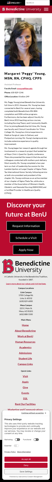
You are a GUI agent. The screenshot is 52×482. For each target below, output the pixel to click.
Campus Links (25, 364)
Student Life (25, 358)
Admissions (25, 352)
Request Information (26, 226)
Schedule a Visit (26, 238)
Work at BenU (25, 336)
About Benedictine (25, 330)
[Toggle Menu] (46, 9)
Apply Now (26, 250)
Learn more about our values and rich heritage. (26, 283)
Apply (25, 381)
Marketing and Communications (25, 409)
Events (25, 392)
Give (25, 387)
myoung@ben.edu (24, 88)
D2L (25, 398)
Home (25, 325)
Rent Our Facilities (25, 404)
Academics (25, 347)
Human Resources (25, 341)
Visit (25, 376)
